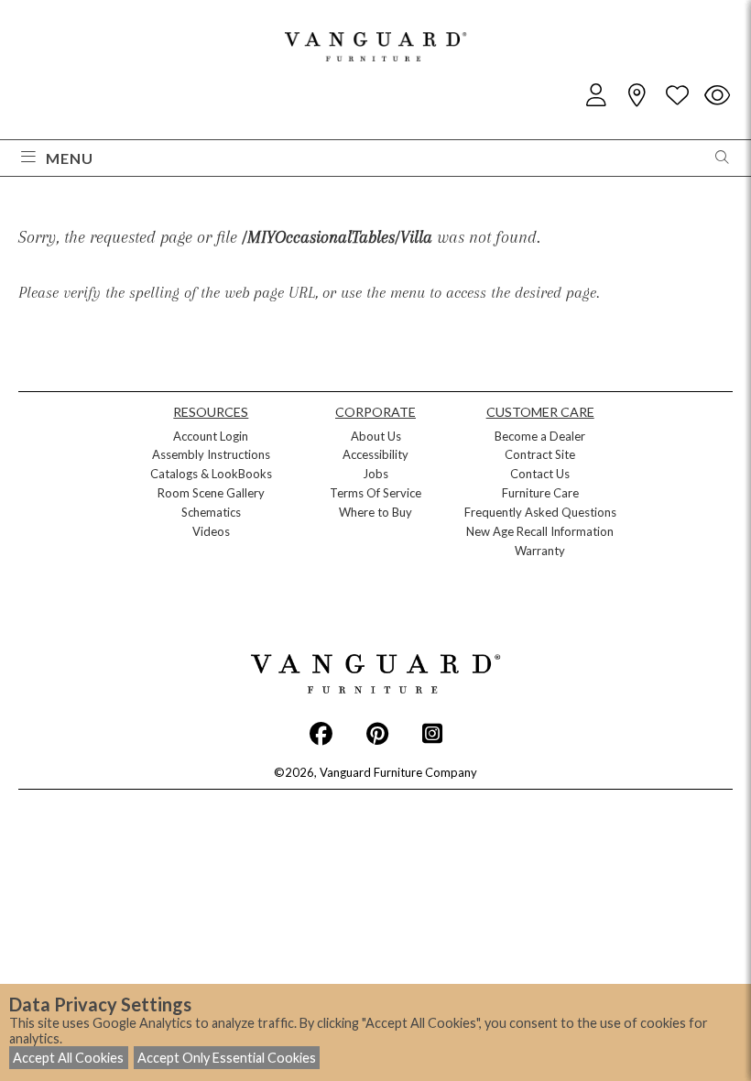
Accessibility (375, 454)
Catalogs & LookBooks (211, 473)
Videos (211, 531)
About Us (376, 436)
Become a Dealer (540, 436)
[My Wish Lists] (677, 96)
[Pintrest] (377, 733)
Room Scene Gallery (211, 493)
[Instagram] (432, 733)
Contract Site (540, 454)
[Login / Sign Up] (596, 96)
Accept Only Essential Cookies (226, 1057)
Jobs (375, 473)
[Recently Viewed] (717, 96)
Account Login (210, 436)
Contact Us (540, 473)
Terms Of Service (375, 493)
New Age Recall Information (540, 531)
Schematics (211, 512)
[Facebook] (321, 733)
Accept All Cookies (68, 1057)
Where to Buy (375, 512)
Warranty (540, 550)
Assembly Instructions (211, 454)
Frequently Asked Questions (540, 512)
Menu (69, 158)
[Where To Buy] (636, 96)
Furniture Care (540, 493)
